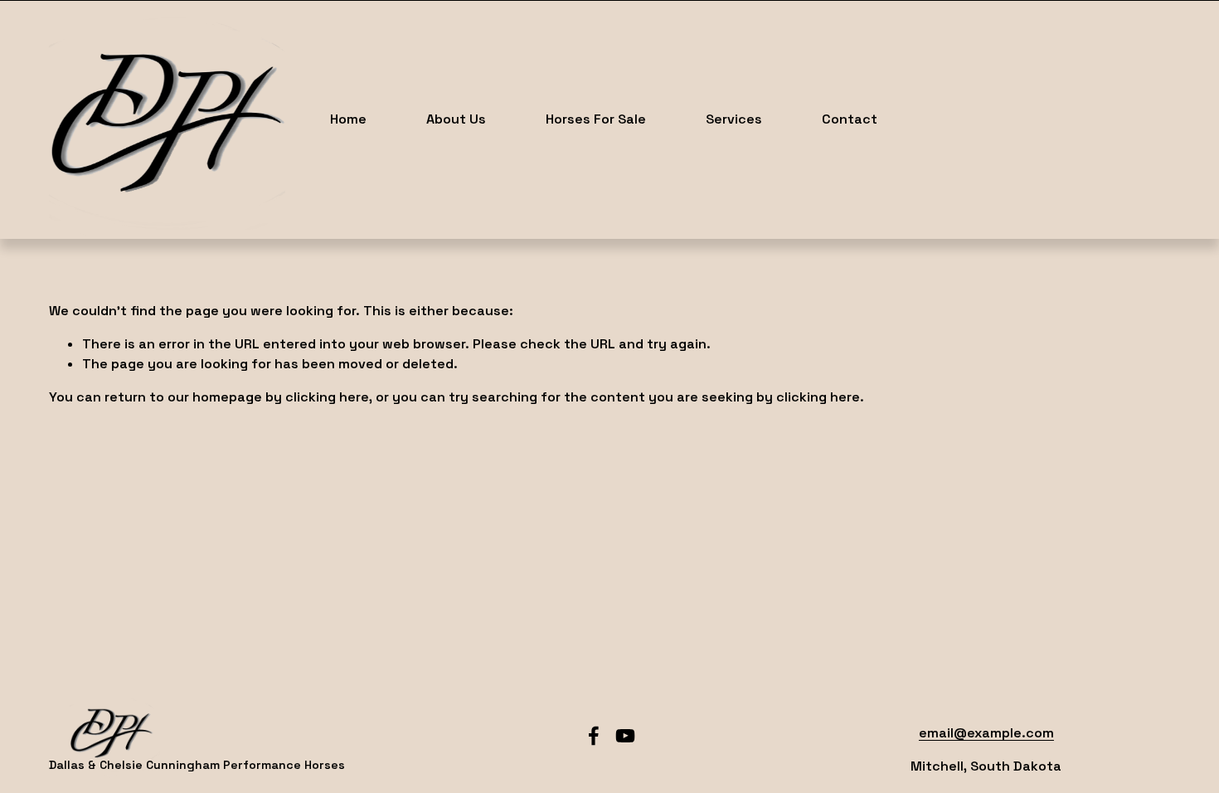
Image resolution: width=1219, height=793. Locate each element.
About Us (456, 119)
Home (348, 119)
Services (734, 119)
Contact (849, 119)
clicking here (327, 397)
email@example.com (986, 733)
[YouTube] (625, 736)
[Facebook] (594, 736)
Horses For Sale (596, 119)
